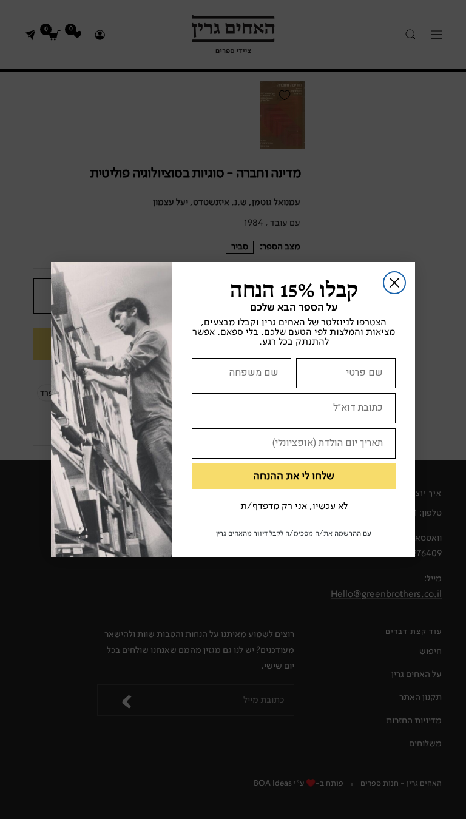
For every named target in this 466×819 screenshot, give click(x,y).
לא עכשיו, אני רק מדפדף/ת (294, 506)
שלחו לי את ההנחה (293, 476)
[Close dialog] (394, 283)
